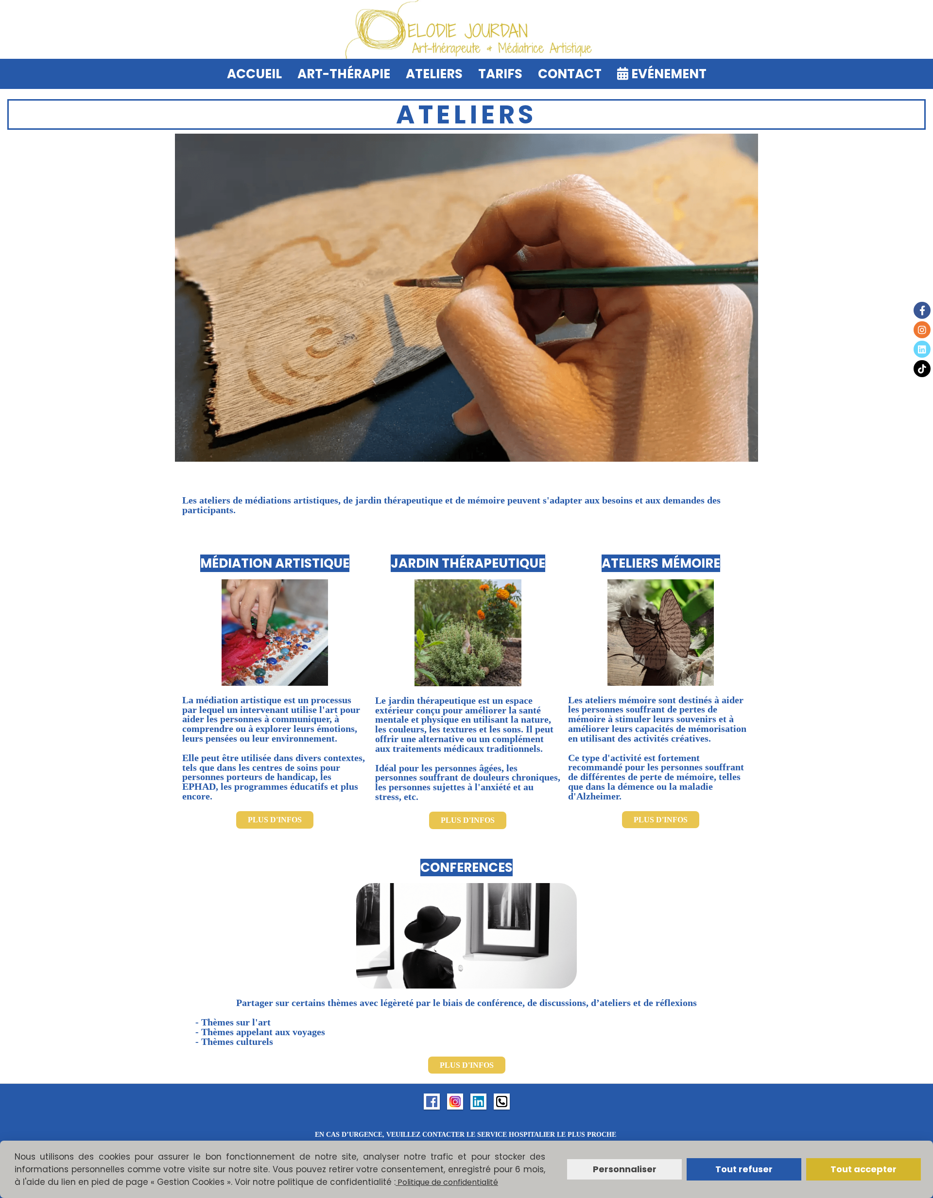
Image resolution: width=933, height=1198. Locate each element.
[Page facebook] (432, 1100)
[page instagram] (455, 1100)
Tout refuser (744, 1169)
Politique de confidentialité (447, 1182)
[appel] (502, 1100)
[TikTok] (922, 368)
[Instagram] (922, 329)
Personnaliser (625, 1169)
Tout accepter (863, 1169)
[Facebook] (922, 310)
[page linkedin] (478, 1100)
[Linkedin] (922, 349)
